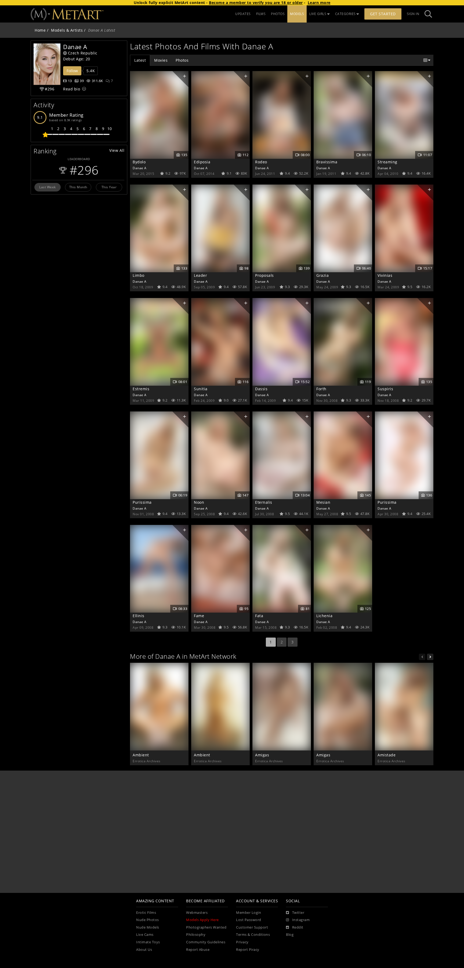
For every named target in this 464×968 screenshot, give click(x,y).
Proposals (264, 275)
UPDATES (243, 14)
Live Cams (145, 934)
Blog (289, 934)
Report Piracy (247, 949)
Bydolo (139, 161)
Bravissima (326, 161)
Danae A (140, 168)
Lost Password (248, 920)
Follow (72, 70)
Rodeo (261, 161)
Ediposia (202, 161)
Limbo (138, 275)
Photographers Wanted (206, 927)
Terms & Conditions (253, 934)
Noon (199, 502)
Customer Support (252, 927)
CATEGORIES (345, 14)
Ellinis (138, 615)
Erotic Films (146, 912)
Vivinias (385, 275)
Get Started (383, 13)
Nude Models (147, 927)
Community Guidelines (205, 942)
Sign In (413, 14)
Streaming (387, 161)
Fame (199, 615)
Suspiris (385, 388)
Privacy (242, 942)
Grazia (322, 275)
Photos (182, 60)
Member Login (248, 912)
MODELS (297, 14)
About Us (144, 949)
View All (116, 150)
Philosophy (195, 934)
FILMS (261, 14)
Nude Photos (147, 920)
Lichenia (324, 615)
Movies (161, 60)
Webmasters (197, 912)
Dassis (261, 388)
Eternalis (263, 502)
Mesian (323, 502)
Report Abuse (197, 949)
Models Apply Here (202, 920)
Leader (200, 275)
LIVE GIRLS (317, 14)
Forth (321, 388)
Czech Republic (82, 53)
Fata (259, 615)
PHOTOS (278, 14)
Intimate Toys (148, 942)
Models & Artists (67, 30)
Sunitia (201, 388)
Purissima (142, 502)
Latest (140, 60)
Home (40, 30)
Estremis (141, 388)
